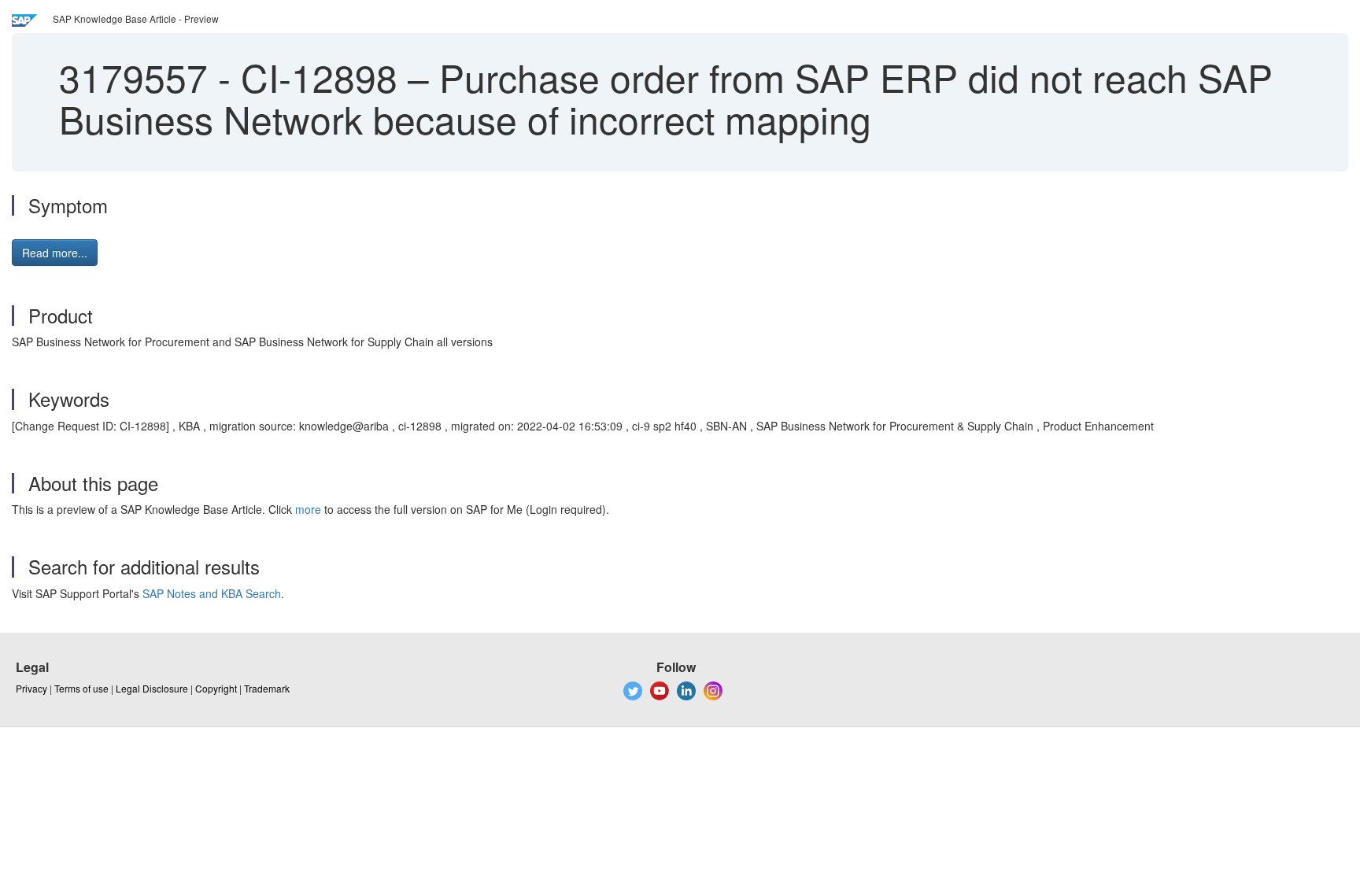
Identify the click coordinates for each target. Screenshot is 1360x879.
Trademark (267, 688)
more (308, 509)
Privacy (31, 688)
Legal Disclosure (152, 688)
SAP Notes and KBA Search (211, 593)
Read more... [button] (54, 252)
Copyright (216, 688)
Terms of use (81, 688)
